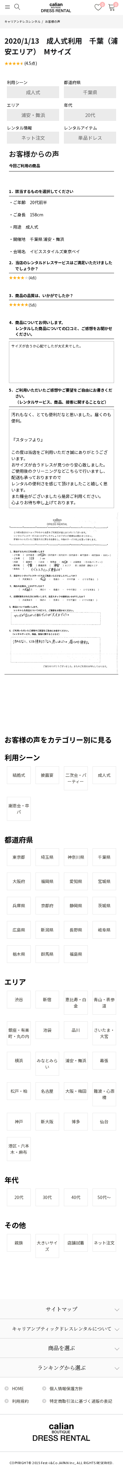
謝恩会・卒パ (18, 809)
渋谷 (19, 999)
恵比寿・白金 (75, 1002)
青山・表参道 (104, 1002)
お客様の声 (52, 21)
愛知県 (76, 881)
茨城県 (104, 905)
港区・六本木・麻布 (18, 1149)
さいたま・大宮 (104, 1033)
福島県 (76, 954)
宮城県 (104, 881)
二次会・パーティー (75, 778)
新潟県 (47, 930)
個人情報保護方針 (66, 1388)
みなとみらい (47, 1063)
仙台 (104, 1121)
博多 (76, 1121)
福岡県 (47, 881)
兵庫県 (19, 905)
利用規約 (20, 1401)
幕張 (104, 1060)
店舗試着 (75, 1243)
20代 (90, 114)
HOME (18, 1388)
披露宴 (47, 775)
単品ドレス (90, 137)
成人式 (33, 92)
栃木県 (19, 954)
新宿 (47, 999)
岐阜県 (104, 930)
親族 (19, 1243)
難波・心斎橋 (104, 1094)
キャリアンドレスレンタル (22, 21)
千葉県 (90, 92)
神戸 (19, 1121)
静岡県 (76, 905)
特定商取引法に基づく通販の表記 (81, 1401)
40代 (75, 1197)
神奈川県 (75, 857)
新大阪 (47, 1121)
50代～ (104, 1197)
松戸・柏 (18, 1091)
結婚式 (19, 775)
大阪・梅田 (75, 1091)
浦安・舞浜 (33, 114)
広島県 (19, 930)
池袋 (47, 1030)
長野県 (76, 930)
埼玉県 (47, 857)
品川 (76, 1030)
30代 (47, 1197)
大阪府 (19, 881)
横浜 (19, 1060)
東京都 (19, 857)
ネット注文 (33, 137)
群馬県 (47, 954)
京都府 (47, 905)
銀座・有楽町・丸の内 (18, 1033)
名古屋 (47, 1091)
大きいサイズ (47, 1246)
